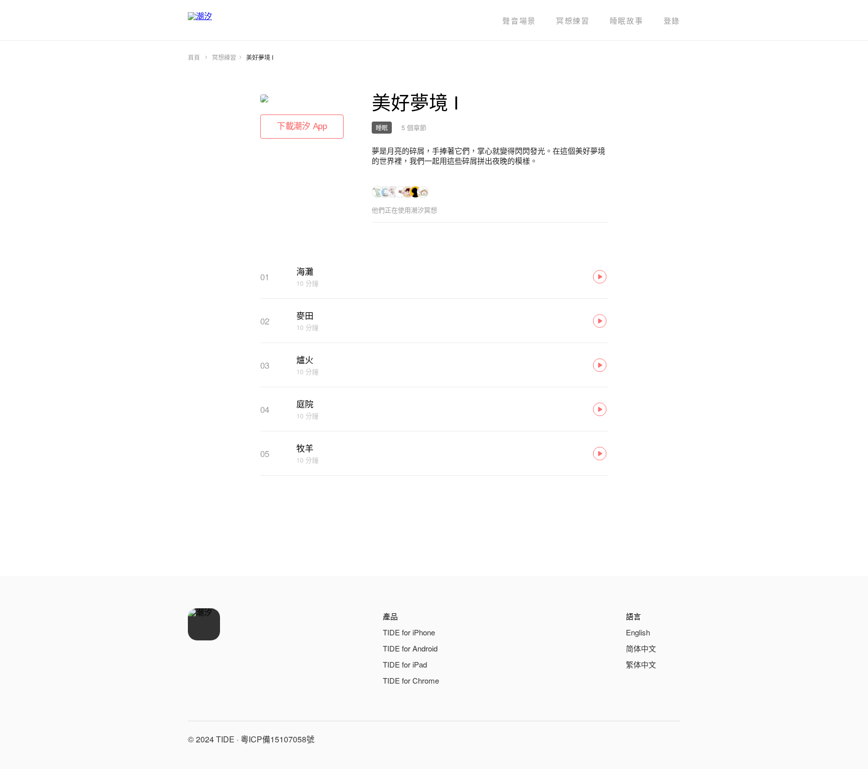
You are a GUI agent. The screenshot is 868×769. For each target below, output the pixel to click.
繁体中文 (641, 664)
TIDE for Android (410, 648)
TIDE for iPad (405, 664)
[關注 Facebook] (622, 739)
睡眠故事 (626, 20)
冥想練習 (573, 20)
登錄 (672, 20)
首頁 (194, 57)
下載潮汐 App (302, 126)
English (638, 632)
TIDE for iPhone (409, 632)
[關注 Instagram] (646, 739)
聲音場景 (519, 20)
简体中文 (641, 648)
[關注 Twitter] (670, 739)
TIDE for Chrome (411, 680)
